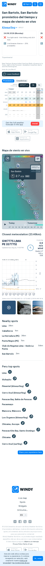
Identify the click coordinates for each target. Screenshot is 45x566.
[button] (35, 247)
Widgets (22, 506)
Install (35, 124)
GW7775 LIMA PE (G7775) (11, 242)
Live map (22, 498)
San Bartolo (16, 171)
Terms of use (27, 544)
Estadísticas (21, 81)
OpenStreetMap (30, 219)
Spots (22, 502)
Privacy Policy (17, 544)
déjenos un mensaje (31, 541)
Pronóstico (8, 81)
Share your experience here (30, 452)
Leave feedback (13, 74)
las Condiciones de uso (21, 563)
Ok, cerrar (38, 558)
